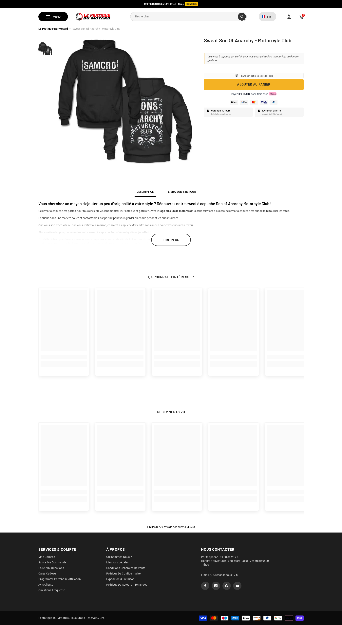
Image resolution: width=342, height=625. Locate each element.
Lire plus (171, 240)
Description (145, 191)
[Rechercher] (188, 16)
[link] (64, 357)
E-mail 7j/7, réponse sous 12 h (219, 574)
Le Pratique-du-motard (53, 28)
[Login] (288, 16)
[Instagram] (216, 586)
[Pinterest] (226, 586)
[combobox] (184, 16)
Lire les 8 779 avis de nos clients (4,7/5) (171, 527)
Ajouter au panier (253, 84)
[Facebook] (205, 586)
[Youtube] (237, 586)
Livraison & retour (182, 191)
